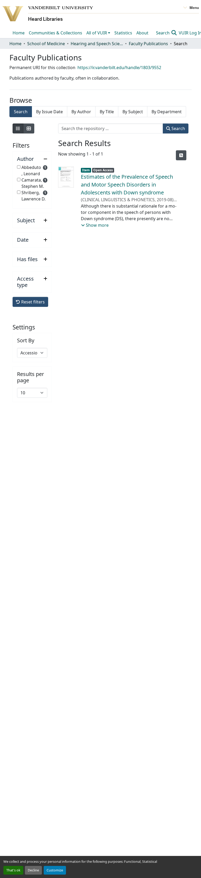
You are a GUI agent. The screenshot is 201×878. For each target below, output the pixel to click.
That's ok (13, 870)
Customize (55, 870)
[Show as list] (18, 128)
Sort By (25, 340)
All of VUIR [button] (96, 33)
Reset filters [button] (32, 302)
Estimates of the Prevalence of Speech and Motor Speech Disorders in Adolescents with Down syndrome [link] (127, 184)
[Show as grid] (28, 128)
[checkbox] (18, 167)
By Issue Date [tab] (49, 112)
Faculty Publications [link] (148, 44)
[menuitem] (98, 33)
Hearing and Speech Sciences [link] (97, 44)
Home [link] (15, 44)
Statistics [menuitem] (123, 33)
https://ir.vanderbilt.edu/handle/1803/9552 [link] (119, 67)
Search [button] (177, 128)
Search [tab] (20, 112)
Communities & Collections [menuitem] (55, 33)
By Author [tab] (81, 112)
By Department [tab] (167, 112)
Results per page (30, 377)
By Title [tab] (107, 112)
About (142, 33)
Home (19, 33)
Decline (33, 870)
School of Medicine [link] (46, 44)
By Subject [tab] (132, 112)
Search (163, 33)
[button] (32, 159)
